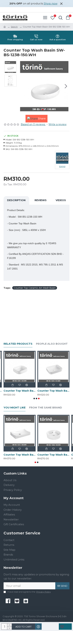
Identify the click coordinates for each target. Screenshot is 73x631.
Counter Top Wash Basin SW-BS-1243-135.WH (53, 390)
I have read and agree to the (29, 591)
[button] (22, 86)
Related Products (18, 343)
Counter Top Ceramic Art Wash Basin (35, 287)
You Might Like (15, 407)
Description (16, 200)
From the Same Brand (45, 407)
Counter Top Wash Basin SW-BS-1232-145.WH (53, 454)
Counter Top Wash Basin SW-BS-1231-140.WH (20, 454)
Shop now (50, 3)
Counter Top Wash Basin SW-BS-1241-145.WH (20, 390)
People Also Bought (52, 343)
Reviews (41, 200)
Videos (61, 200)
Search (14, 26)
